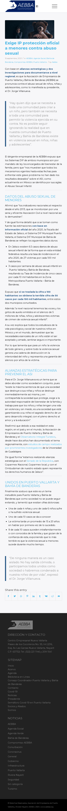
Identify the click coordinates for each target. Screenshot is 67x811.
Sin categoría (15, 784)
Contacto (13, 687)
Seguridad (13, 779)
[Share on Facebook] (8, 596)
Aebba (54, 62)
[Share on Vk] (46, 596)
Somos (12, 710)
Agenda (12, 673)
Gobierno (13, 761)
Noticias (12, 695)
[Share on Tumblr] (40, 596)
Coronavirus (14, 751)
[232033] (29, 29)
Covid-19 (12, 691)
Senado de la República (40, 461)
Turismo (12, 788)
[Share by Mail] (59, 596)
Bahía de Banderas (18, 738)
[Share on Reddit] (52, 596)
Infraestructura (16, 765)
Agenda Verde (16, 733)
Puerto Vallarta (40, 62)
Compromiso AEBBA (23, 62)
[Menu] (53, 6)
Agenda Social (40, 58)
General (12, 756)
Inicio (11, 665)
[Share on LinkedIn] (34, 596)
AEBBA (29, 58)
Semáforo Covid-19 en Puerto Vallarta (29, 702)
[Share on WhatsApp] (21, 596)
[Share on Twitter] (15, 596)
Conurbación (15, 747)
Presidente (14, 699)
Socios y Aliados (17, 706)
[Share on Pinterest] (27, 596)
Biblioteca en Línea (19, 676)
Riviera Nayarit (16, 775)
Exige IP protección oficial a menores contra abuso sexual (32, 48)
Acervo (12, 669)
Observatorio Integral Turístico (38, 436)
